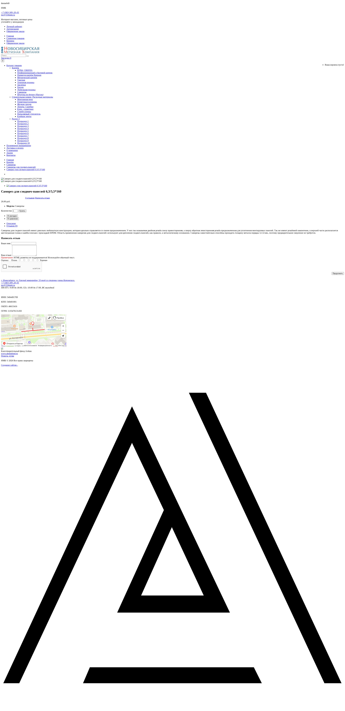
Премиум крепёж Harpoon (29, 75)
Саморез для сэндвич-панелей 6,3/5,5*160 (25, 169)
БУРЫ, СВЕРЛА (24, 70)
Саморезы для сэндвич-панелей (21, 167)
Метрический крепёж (27, 77)
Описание (11, 223)
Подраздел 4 (23, 128)
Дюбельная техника (26, 90)
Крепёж (15, 68)
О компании (12, 150)
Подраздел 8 (23, 138)
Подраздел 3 (23, 126)
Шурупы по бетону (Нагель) (30, 94)
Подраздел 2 (23, 124)
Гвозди (20, 87)
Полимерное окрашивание (18, 145)
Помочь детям (7, 356)
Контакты (10, 155)
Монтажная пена (25, 99)
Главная (10, 160)
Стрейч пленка (24, 111)
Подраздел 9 (23, 141)
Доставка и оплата (14, 148)
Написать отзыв (42, 198)
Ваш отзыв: (6, 255)
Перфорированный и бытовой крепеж (34, 73)
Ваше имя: (6, 243)
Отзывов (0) (12, 226)
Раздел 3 (16, 119)
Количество (6, 211)
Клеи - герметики (25, 109)
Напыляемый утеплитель (28, 114)
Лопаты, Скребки (25, 107)
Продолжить (338, 273)
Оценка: (5, 260)
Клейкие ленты (24, 116)
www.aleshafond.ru (9, 353)
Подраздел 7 (23, 136)
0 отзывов (29, 198)
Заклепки (21, 85)
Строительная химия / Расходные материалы (32, 97)
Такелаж (21, 80)
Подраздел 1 (23, 121)
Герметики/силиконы (27, 102)
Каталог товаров (14, 65)
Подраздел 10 (23, 143)
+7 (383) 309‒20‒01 (10, 12)
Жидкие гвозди (24, 104)
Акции (9, 153)
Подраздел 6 (23, 133)
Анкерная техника (25, 82)
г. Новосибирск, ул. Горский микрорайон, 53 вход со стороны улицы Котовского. (38, 280)
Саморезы (21, 92)
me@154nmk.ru (8, 15)
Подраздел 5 (23, 131)
